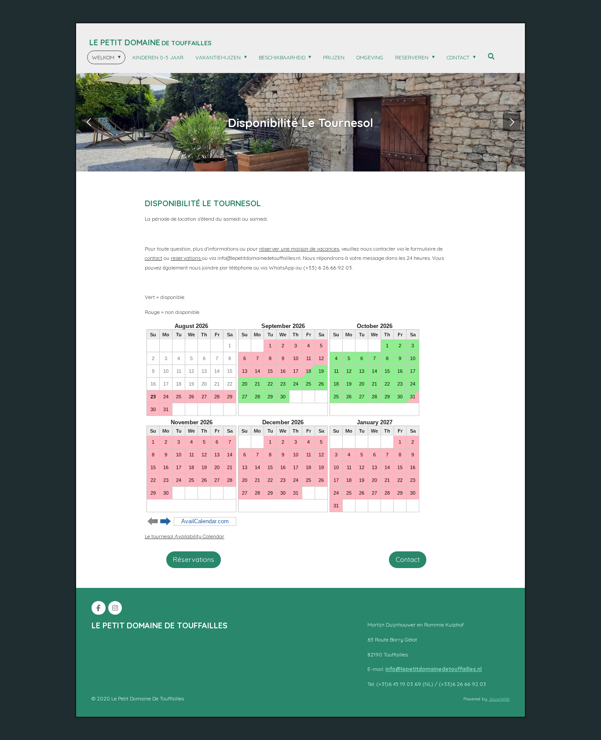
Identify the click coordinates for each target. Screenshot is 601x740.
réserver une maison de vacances (299, 248)
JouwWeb (499, 699)
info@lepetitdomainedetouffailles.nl (433, 669)
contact (153, 258)
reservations (186, 258)
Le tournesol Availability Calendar (184, 536)
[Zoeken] (491, 56)
